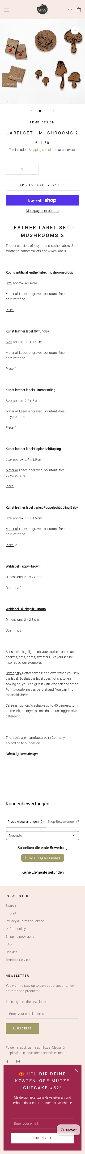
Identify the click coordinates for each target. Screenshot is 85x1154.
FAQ (9, 944)
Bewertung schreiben (42, 857)
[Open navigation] (6, 9)
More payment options (42, 211)
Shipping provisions (20, 936)
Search (11, 905)
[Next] (54, 111)
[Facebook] (7, 1061)
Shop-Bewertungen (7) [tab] (64, 821)
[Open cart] (79, 9)
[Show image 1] (40, 111)
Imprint (11, 913)
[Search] (70, 9)
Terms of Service (18, 960)
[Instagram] (18, 1061)
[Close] (76, 1070)
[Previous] (31, 111)
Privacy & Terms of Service (25, 921)
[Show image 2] (45, 111)
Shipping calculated (43, 150)
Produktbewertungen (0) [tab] (26, 821)
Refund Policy (16, 929)
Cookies (11, 952)
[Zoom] (75, 30)
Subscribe (42, 1138)
